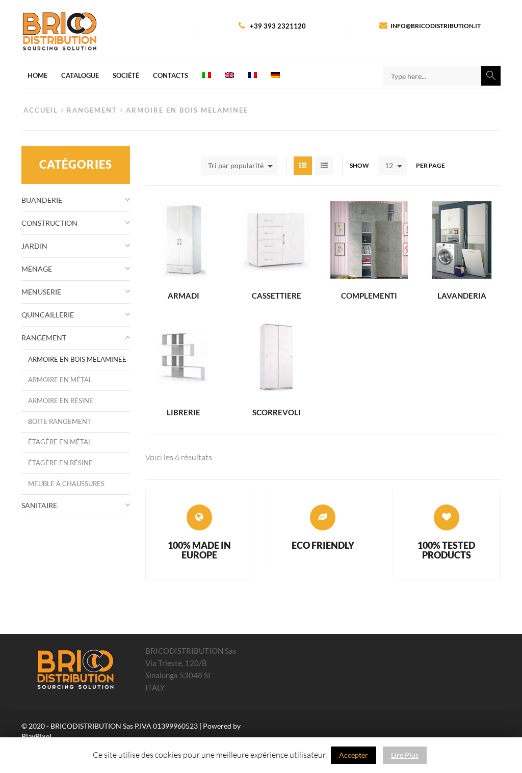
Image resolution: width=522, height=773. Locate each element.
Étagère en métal (60, 442)
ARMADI (183, 295)
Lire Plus (405, 755)
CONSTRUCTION (49, 223)
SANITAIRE (39, 505)
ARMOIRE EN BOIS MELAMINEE (77, 359)
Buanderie (41, 200)
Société (126, 75)
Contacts (170, 75)
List (324, 165)
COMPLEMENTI (369, 295)
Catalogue (80, 75)
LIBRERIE (183, 412)
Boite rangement (59, 421)
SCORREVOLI (276, 412)
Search (491, 76)
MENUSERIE (41, 291)
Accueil (40, 110)
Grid (303, 165)
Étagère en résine (60, 463)
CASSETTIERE (276, 295)
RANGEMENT (92, 110)
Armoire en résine (60, 401)
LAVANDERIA (461, 295)
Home (37, 75)
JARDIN (34, 246)
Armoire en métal (60, 380)
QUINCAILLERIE (47, 314)
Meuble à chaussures (66, 484)
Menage (36, 268)
